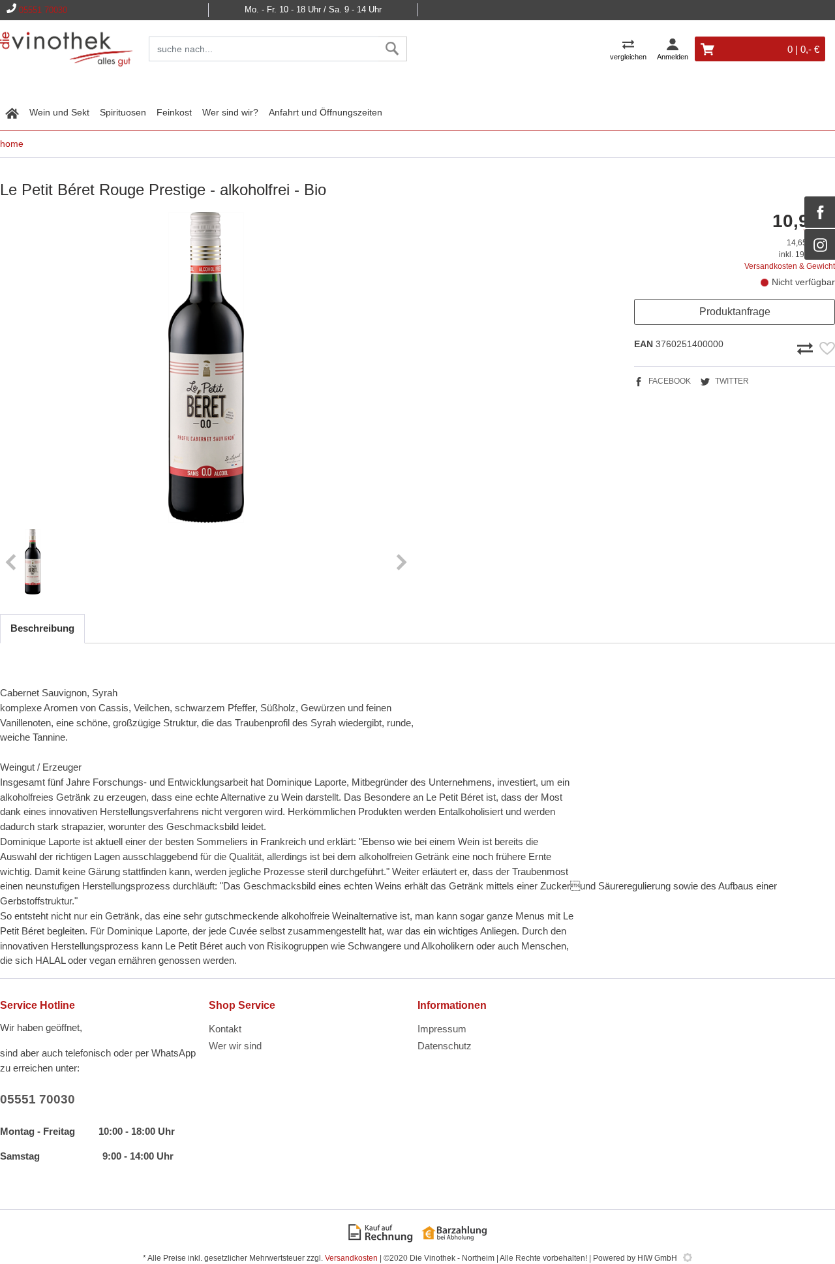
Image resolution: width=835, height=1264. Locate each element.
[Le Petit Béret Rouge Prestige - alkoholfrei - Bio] (206, 367)
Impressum (442, 1028)
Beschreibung (42, 628)
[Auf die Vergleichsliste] (807, 347)
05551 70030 (43, 10)
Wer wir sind (235, 1045)
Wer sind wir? (230, 112)
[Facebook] (820, 212)
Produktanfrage (734, 311)
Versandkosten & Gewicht (789, 266)
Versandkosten (351, 1258)
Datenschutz (445, 1045)
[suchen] (392, 49)
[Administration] (687, 1258)
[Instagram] (820, 245)
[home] (12, 111)
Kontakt (225, 1028)
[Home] (66, 49)
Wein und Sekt (59, 112)
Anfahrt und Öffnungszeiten (325, 112)
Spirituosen (123, 112)
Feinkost (174, 112)
